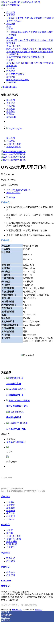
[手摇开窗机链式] (14, 412)
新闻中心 (10, 114)
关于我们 (10, 103)
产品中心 (10, 106)
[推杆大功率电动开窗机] (18, 400)
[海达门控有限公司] (27, 4)
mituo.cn (38, 609)
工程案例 (10, 109)
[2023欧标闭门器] (14, 378)
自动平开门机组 (13, 144)
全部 (8, 26)
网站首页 (10, 100)
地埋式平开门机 (13, 147)
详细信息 (10, 197)
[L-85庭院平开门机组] (17, 423)
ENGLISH (11, 117)
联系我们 (10, 111)
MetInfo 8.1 (17, 609)
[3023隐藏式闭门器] (16, 389)
